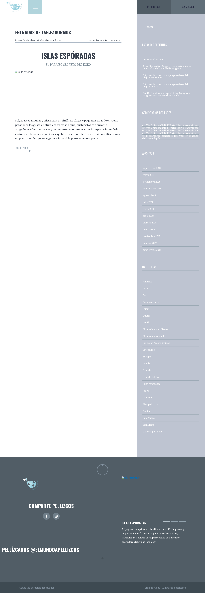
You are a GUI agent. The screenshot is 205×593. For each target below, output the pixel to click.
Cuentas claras (151, 302)
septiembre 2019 (152, 168)
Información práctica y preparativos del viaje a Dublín (165, 85)
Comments (115, 40)
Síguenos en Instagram (104, 563)
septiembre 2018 (152, 188)
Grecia (26, 40)
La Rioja (147, 397)
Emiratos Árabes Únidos (156, 343)
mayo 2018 (149, 209)
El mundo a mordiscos (155, 329)
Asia (145, 288)
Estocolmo (149, 349)
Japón (146, 390)
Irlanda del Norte (152, 377)
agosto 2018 (149, 195)
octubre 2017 (150, 243)
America (147, 281)
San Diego (148, 424)
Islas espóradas (37, 40)
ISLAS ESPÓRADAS (68, 55)
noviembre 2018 (152, 181)
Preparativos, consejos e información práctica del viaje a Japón (170, 137)
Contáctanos (188, 6)
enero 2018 (149, 229)
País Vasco (149, 418)
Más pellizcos (151, 404)
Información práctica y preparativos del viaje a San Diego (165, 76)
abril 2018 (148, 215)
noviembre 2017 (151, 236)
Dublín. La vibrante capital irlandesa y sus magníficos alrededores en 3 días (166, 94)
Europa (18, 40)
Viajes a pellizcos (53, 40)
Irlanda (147, 370)
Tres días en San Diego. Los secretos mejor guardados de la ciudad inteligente (167, 67)
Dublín (146, 315)
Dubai (146, 308)
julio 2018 (148, 202)
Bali (145, 295)
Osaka (146, 411)
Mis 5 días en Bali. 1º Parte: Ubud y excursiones (172, 125)
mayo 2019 (148, 175)
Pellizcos (155, 6)
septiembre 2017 (152, 249)
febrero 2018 (150, 222)
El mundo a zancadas (154, 336)
